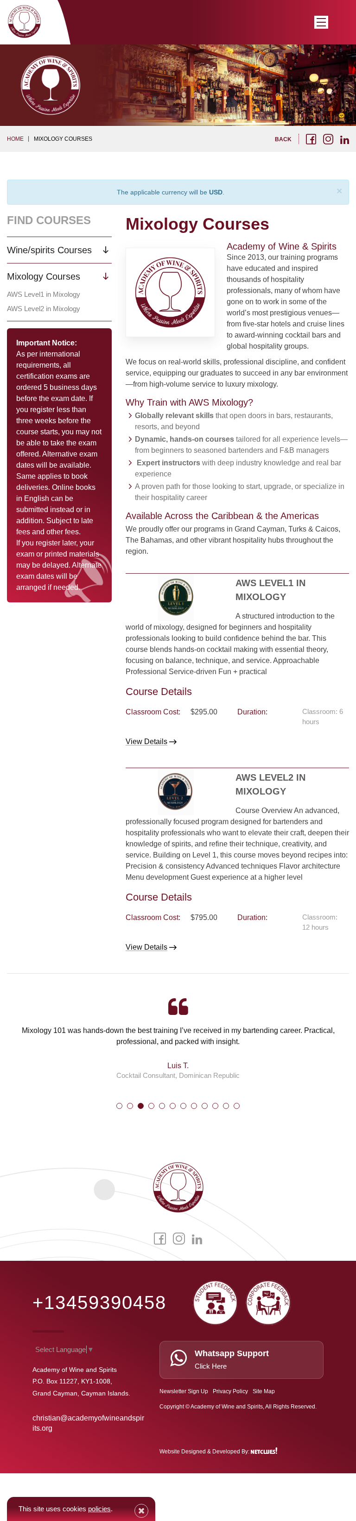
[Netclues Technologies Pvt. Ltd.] (265, 1451)
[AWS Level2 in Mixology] (176, 791)
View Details (146, 741)
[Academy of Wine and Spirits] (24, 21)
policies (99, 1509)
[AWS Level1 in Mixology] (176, 597)
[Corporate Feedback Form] (268, 1300)
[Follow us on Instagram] (328, 139)
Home (15, 139)
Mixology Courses (43, 276)
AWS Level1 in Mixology (43, 294)
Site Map (264, 1391)
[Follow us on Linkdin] (344, 140)
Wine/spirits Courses (49, 250)
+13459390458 (99, 1302)
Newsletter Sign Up (183, 1391)
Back (283, 139)
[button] (119, 1106)
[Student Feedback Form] (215, 1300)
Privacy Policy (230, 1391)
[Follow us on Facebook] (311, 139)
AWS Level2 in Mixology (43, 309)
